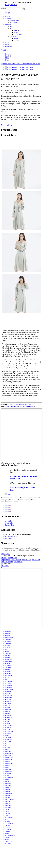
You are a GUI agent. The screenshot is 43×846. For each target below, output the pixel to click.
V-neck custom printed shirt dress (20, 404)
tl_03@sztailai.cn (11, 5)
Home (7, 16)
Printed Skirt (26, 560)
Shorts (16, 40)
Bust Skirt (17, 30)
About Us (8, 18)
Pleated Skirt (18, 562)
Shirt (11, 26)
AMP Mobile (12, 558)
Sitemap (4, 558)
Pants (16, 38)
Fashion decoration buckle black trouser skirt (20, 406)
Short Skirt (18, 34)
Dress (16, 32)
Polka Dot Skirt (15, 560)
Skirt (11, 28)
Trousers (13, 36)
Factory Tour (14, 20)
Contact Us (9, 46)
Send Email (5, 566)
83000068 (8, 538)
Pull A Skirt (36, 560)
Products (8, 24)
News (7, 42)
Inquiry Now (5, 554)
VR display (14, 22)
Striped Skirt (5, 560)
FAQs (7, 44)
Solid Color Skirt (7, 562)
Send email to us (6, 125)
